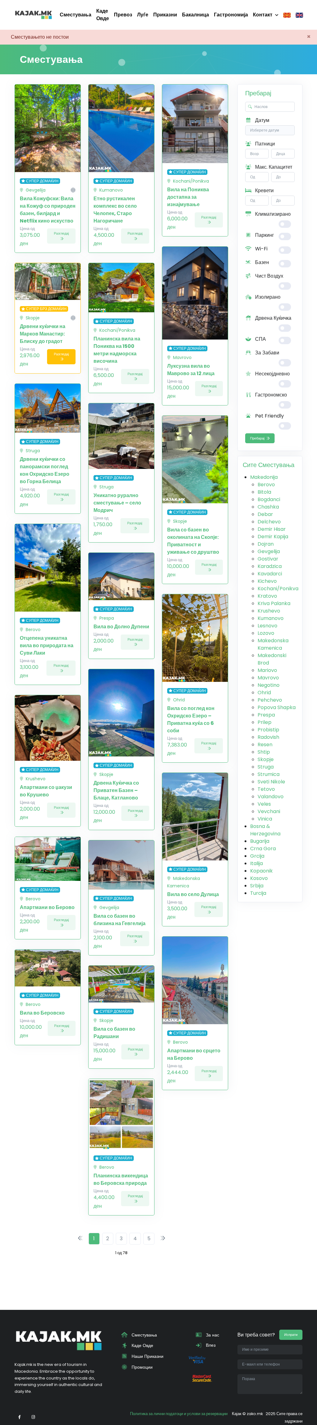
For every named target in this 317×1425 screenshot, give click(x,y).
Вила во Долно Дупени (121, 626)
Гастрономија (231, 14)
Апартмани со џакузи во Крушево (46, 791)
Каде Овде (102, 14)
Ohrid (264, 692)
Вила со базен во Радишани (114, 1032)
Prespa (266, 714)
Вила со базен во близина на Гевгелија (119, 919)
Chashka (268, 506)
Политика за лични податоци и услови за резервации (179, 1413)
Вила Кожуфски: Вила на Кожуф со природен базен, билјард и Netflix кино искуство (48, 209)
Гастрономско (270, 394)
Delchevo (269, 521)
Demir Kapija (273, 536)
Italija (256, 863)
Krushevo (269, 610)
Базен (261, 262)
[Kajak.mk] (33, 14)
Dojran (266, 544)
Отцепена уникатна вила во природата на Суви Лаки (46, 645)
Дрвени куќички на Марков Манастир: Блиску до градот (42, 334)
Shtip (264, 752)
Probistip (268, 729)
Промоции (141, 1367)
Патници (264, 143)
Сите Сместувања (268, 465)
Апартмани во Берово (47, 907)
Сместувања (75, 14)
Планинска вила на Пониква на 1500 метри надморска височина (116, 350)
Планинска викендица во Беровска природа (120, 1179)
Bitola (264, 492)
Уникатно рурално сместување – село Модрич (117, 503)
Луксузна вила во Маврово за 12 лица (191, 369)
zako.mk (255, 1413)
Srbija (256, 885)
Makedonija (264, 477)
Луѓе (142, 14)
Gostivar (268, 558)
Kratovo (267, 596)
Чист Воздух (268, 275)
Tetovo (266, 789)
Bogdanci (269, 499)
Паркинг (264, 235)
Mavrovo (268, 677)
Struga (266, 766)
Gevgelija (269, 551)
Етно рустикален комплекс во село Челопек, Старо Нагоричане (115, 209)
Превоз (123, 14)
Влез (210, 1345)
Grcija (257, 856)
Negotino (269, 685)
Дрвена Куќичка (272, 318)
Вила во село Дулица (193, 894)
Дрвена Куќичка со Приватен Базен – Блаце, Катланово (116, 790)
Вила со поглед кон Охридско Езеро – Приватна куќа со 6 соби (191, 719)
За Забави (266, 352)
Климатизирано (272, 214)
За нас (212, 1335)
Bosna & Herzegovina (265, 830)
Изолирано (267, 297)
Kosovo (259, 878)
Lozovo (266, 633)
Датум (261, 120)
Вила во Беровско (42, 1012)
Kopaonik (261, 870)
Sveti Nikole (271, 781)
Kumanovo (271, 618)
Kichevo (267, 581)
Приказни (165, 14)
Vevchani (269, 811)
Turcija (258, 893)
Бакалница (195, 14)
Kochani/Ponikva (278, 588)
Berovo (266, 484)
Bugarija (259, 841)
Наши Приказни (146, 1356)
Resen (265, 744)
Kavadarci (270, 573)
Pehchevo (270, 700)
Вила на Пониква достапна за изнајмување (188, 197)
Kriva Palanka (274, 603)
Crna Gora (263, 848)
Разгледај (61, 233)
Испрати (290, 1334)
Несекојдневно (272, 373)
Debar (265, 514)
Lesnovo (267, 625)
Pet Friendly (269, 415)
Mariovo (267, 670)
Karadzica (270, 566)
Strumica (269, 774)
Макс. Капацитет (273, 167)
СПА (260, 339)
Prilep (264, 722)
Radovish (268, 737)
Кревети (264, 190)
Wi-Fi (260, 248)
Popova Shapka (277, 707)
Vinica (265, 818)
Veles (264, 804)
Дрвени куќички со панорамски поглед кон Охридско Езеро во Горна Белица (44, 470)
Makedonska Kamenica (273, 644)
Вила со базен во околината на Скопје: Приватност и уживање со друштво (193, 541)
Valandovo (271, 796)
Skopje (266, 759)
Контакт (262, 14)
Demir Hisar (272, 529)
